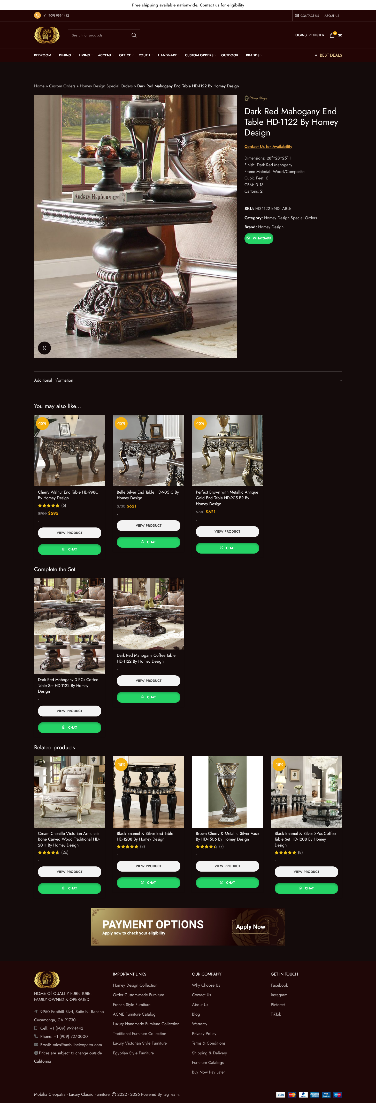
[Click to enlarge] (44, 348)
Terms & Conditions (208, 1043)
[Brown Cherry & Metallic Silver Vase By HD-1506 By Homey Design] (227, 792)
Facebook (279, 985)
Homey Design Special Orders (106, 86)
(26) (64, 852)
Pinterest (278, 1005)
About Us (200, 1005)
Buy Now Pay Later (208, 1072)
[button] (258, 238)
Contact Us (201, 995)
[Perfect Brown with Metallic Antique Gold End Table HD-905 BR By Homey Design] (227, 451)
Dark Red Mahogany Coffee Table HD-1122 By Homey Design (146, 658)
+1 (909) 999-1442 (56, 15)
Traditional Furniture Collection (139, 1034)
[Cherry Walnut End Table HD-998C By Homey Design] (69, 451)
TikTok (276, 1014)
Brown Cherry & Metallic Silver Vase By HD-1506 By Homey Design (227, 836)
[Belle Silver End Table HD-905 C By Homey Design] (148, 451)
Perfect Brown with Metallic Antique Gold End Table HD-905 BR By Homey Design (227, 498)
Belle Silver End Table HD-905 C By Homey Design (148, 495)
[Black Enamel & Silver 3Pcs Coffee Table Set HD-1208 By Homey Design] (306, 792)
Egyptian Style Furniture (133, 1053)
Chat (72, 549)
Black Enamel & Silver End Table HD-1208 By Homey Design (145, 836)
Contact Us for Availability (268, 146)
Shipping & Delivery (209, 1053)
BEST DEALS (331, 55)
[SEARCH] (134, 35)
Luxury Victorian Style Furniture (140, 1043)
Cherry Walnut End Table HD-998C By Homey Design (68, 495)
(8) (142, 846)
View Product (69, 532)
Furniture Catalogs (208, 1063)
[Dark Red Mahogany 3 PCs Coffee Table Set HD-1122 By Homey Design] (69, 626)
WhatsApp (262, 238)
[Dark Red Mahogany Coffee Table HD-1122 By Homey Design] (148, 614)
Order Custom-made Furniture (138, 995)
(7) (221, 846)
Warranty (199, 1024)
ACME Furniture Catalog (134, 1014)
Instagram (279, 995)
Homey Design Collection (135, 985)
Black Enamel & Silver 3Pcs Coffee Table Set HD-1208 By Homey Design (305, 839)
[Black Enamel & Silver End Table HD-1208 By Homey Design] (148, 792)
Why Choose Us (206, 985)
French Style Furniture (131, 1005)
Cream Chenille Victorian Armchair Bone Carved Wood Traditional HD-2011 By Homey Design (68, 839)
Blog (196, 1014)
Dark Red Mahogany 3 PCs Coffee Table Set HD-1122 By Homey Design (68, 685)
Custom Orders (62, 86)
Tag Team (171, 1094)
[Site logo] (47, 34)
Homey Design (270, 227)
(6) (63, 505)
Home (39, 86)
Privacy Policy (204, 1034)
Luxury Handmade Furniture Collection (146, 1024)
